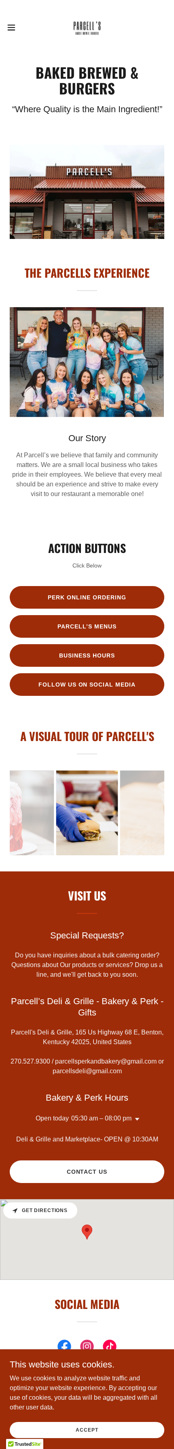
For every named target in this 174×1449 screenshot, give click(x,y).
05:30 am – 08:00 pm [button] (101, 1118)
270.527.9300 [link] (30, 1061)
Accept (87, 1429)
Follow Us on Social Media (87, 684)
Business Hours (87, 655)
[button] (15, 27)
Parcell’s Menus (87, 626)
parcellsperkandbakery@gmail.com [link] (106, 1061)
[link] (87, 27)
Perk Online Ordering (87, 597)
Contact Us (87, 1171)
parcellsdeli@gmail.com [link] (87, 1071)
